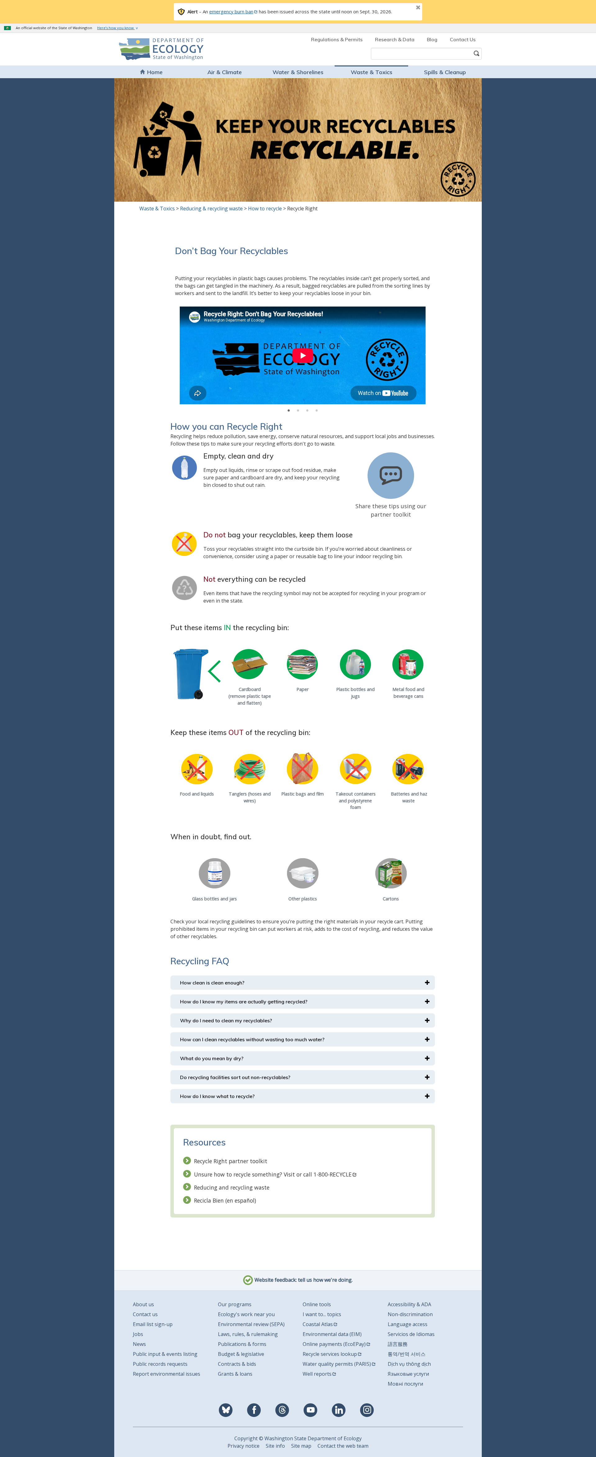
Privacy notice (244, 1445)
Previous (187, 356)
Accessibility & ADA (409, 1304)
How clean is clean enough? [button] (212, 983)
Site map (301, 1445)
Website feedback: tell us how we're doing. (303, 1279)
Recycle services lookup (330, 1354)
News (139, 1344)
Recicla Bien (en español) (225, 1200)
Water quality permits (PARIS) (337, 1364)
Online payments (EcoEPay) (334, 1344)
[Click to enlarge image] (184, 468)
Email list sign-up (153, 1324)
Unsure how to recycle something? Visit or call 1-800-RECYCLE (273, 1174)
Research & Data (394, 39)
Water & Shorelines (298, 72)
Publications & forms (242, 1344)
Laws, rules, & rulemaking (248, 1334)
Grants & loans (235, 1373)
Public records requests (160, 1364)
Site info (275, 1445)
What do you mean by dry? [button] (211, 1058)
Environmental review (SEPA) (251, 1324)
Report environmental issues (166, 1373)
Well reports (317, 1373)
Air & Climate (224, 72)
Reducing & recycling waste (211, 208)
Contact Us (463, 39)
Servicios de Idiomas (411, 1334)
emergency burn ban (231, 11)
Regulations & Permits (337, 39)
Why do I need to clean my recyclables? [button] (226, 1020)
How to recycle (265, 208)
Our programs (234, 1304)
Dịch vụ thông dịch (409, 1364)
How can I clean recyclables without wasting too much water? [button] (252, 1039)
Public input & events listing (165, 1354)
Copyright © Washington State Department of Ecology (298, 1438)
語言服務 (398, 1344)
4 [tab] (317, 411)
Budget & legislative (241, 1354)
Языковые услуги (408, 1373)
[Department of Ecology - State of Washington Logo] (154, 49)
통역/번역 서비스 (407, 1354)
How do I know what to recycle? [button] (217, 1096)
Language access (407, 1324)
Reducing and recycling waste (231, 1187)
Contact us (145, 1314)
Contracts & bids (237, 1364)
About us (143, 1304)
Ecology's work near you (246, 1314)
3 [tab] (307, 411)
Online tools (317, 1304)
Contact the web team (343, 1445)
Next (418, 356)
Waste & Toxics (371, 72)
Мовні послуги (405, 1383)
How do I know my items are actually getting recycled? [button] (243, 1001)
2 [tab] (298, 411)
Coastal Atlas (318, 1324)
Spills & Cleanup (445, 72)
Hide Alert (404, 8)
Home (155, 72)
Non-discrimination (410, 1314)
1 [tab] (289, 411)
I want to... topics (322, 1314)
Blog (432, 39)
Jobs (138, 1334)
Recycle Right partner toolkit (230, 1161)
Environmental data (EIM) (332, 1334)
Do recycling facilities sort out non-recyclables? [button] (235, 1077)
